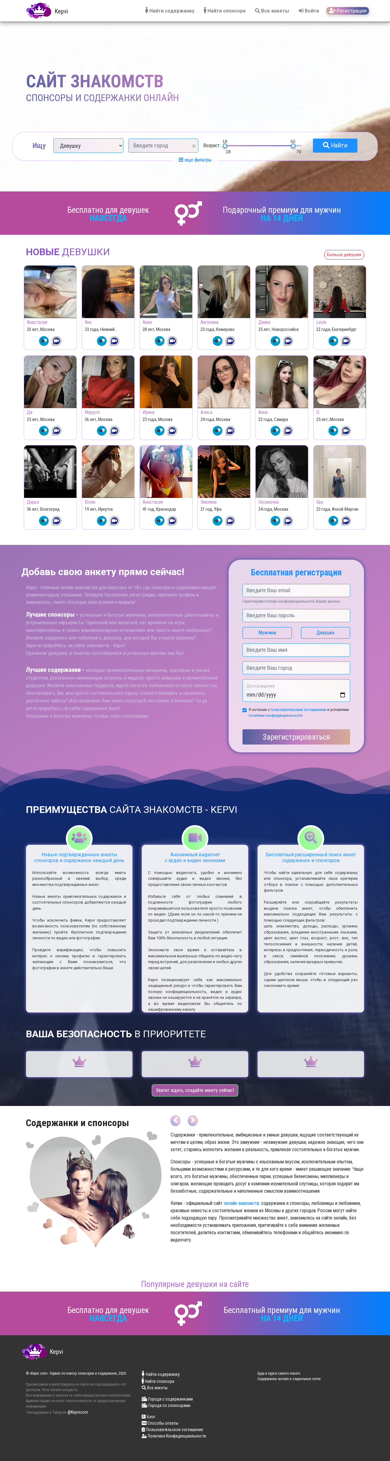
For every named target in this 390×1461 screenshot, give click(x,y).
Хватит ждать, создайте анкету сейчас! (195, 1090)
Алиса (206, 412)
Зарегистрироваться (296, 736)
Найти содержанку (171, 11)
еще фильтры (197, 160)
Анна (147, 322)
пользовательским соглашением (298, 709)
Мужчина (267, 633)
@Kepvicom (78, 1412)
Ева (319, 502)
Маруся (92, 412)
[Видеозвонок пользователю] (57, 341)
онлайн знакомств (241, 1203)
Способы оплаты (162, 1423)
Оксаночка (268, 502)
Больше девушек (344, 254)
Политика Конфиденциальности (177, 1436)
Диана (264, 322)
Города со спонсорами (169, 1405)
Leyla (321, 322)
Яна (88, 322)
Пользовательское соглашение (174, 1429)
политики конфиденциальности (276, 715)
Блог (151, 1416)
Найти (338, 145)
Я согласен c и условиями (299, 712)
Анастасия (37, 322)
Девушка (325, 633)
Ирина (148, 412)
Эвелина (208, 502)
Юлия (90, 502)
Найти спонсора (226, 11)
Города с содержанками (170, 1399)
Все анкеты (274, 11)
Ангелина (209, 322)
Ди (29, 412)
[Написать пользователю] (44, 341)
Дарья (33, 502)
